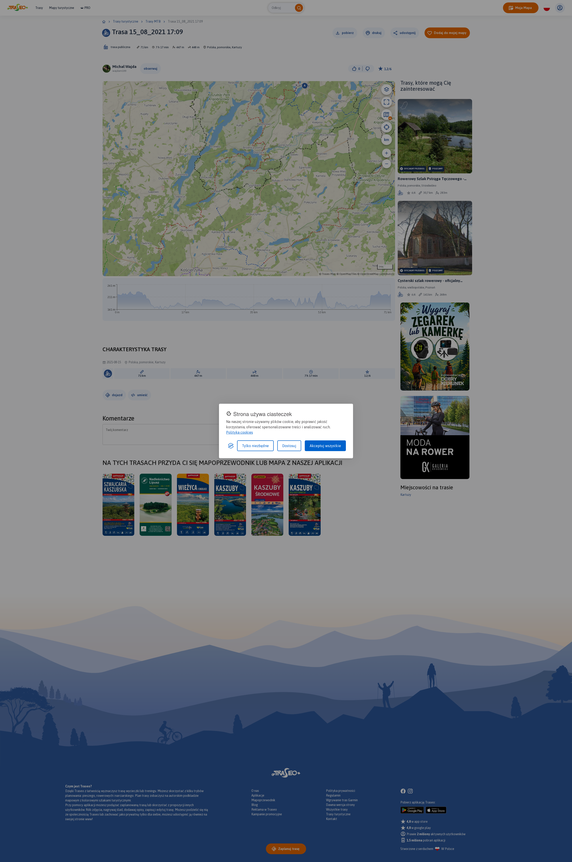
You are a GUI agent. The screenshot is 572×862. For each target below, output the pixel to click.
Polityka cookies (239, 432)
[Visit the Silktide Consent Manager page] (230, 445)
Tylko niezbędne (255, 446)
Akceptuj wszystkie (325, 446)
